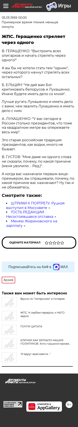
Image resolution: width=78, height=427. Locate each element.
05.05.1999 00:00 (14, 18)
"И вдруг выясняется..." (35, 354)
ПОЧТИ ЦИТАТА (31, 326)
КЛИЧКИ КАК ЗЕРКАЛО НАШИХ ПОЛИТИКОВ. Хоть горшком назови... (45, 342)
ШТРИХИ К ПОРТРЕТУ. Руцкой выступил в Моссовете (35, 205)
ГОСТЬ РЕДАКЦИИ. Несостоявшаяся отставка (29, 214)
